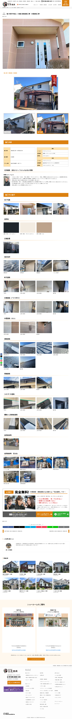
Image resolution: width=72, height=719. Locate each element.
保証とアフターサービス (30, 697)
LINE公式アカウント (59, 686)
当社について (27, 683)
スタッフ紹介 (28, 692)
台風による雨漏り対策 (44, 706)
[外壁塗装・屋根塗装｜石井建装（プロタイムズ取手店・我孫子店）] (9, 3)
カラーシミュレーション (45, 681)
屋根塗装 (10, 73)
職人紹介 (27, 690)
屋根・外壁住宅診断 (58, 677)
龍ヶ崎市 (5, 16)
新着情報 (56, 690)
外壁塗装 (15, 73)
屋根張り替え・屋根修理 (44, 692)
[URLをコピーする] (63, 527)
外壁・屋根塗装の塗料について (46, 683)
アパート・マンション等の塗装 (46, 688)
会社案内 (27, 686)
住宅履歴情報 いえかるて (30, 699)
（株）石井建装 (8, 550)
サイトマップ (57, 703)
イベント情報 (57, 692)
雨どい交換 (42, 697)
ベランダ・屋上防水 (43, 699)
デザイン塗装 (43, 686)
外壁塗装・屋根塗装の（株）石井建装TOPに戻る (61, 665)
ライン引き (42, 708)
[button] (8, 527)
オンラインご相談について (60, 682)
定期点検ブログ (58, 695)
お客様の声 (42, 675)
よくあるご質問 (58, 675)
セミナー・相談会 (29, 679)
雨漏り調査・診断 (43, 704)
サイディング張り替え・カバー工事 (46, 690)
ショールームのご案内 (30, 688)
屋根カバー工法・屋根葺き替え (45, 695)
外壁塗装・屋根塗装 (43, 679)
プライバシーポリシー (58, 701)
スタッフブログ (58, 697)
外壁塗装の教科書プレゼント (60, 684)
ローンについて (29, 695)
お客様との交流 (29, 704)
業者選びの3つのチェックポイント (32, 675)
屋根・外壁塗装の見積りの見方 (31, 677)
